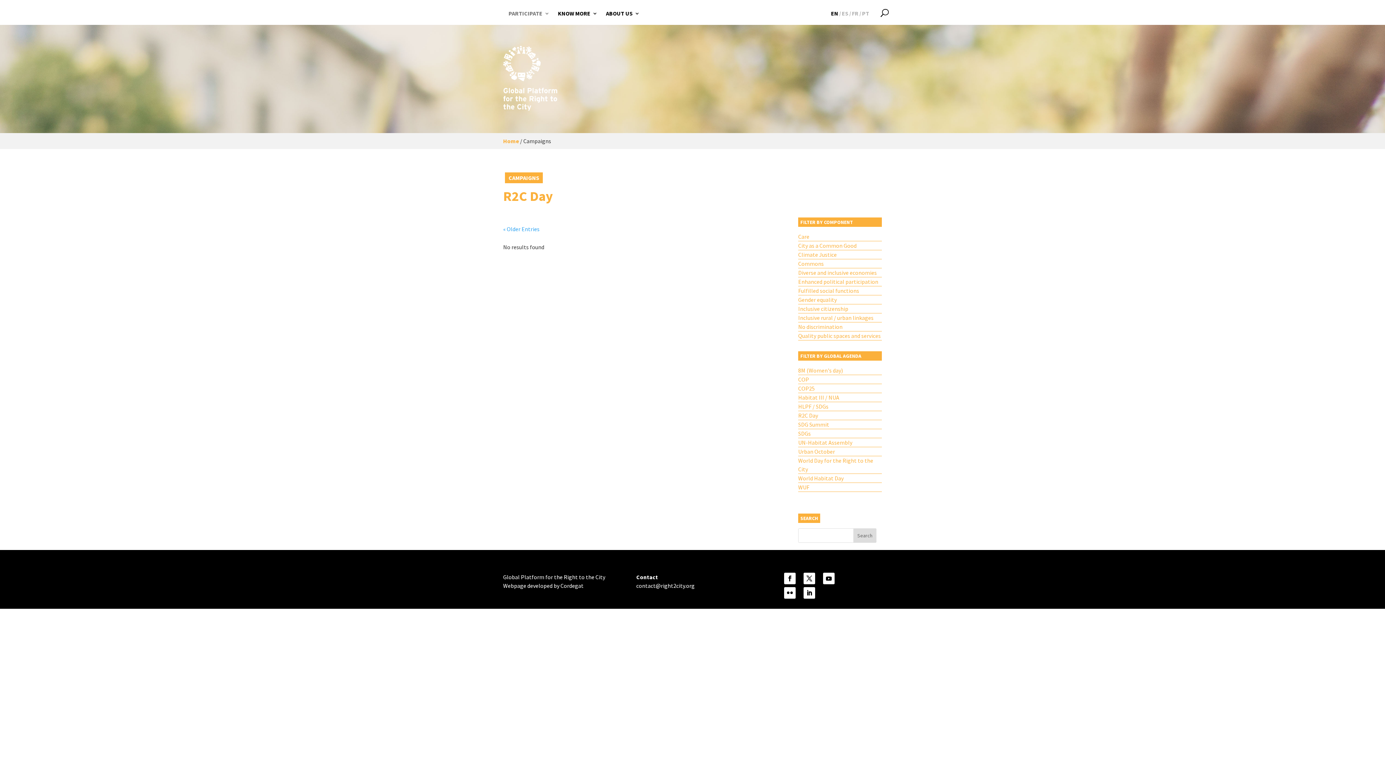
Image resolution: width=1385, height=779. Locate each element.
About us (619, 13)
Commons (811, 263)
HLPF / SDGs (813, 406)
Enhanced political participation (838, 281)
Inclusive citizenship (823, 308)
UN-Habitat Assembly (825, 442)
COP (803, 379)
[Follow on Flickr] (790, 593)
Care (803, 236)
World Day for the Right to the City (835, 465)
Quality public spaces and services (839, 335)
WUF (803, 487)
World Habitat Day (821, 478)
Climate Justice (817, 254)
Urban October (816, 451)
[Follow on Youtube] (829, 578)
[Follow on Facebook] (790, 578)
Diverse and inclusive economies (837, 272)
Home (511, 141)
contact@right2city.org (665, 585)
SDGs (804, 433)
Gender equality (817, 299)
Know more (574, 13)
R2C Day (808, 415)
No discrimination (820, 326)
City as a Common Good (827, 245)
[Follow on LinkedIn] (809, 593)
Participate (525, 13)
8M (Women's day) (820, 370)
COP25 (806, 388)
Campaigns (524, 177)
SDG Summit (813, 424)
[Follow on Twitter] (809, 578)
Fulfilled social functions (828, 290)
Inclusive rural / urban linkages (836, 317)
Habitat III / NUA (818, 397)
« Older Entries (521, 229)
